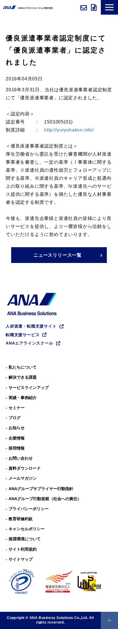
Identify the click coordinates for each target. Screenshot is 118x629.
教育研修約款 (21, 518)
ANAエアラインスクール (29, 343)
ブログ (15, 417)
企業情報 (17, 438)
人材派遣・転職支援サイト (31, 326)
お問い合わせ (84, 7)
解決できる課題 (23, 377)
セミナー (17, 407)
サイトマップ (21, 559)
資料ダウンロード (94, 7)
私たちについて (23, 367)
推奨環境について (25, 539)
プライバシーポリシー (29, 508)
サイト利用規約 (23, 549)
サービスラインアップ (29, 387)
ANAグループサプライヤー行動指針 (41, 488)
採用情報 (17, 448)
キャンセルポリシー (27, 529)
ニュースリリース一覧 (58, 255)
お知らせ (17, 427)
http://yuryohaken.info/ (69, 129)
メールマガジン (23, 478)
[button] (109, 7)
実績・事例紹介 (23, 397)
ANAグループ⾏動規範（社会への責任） (45, 498)
